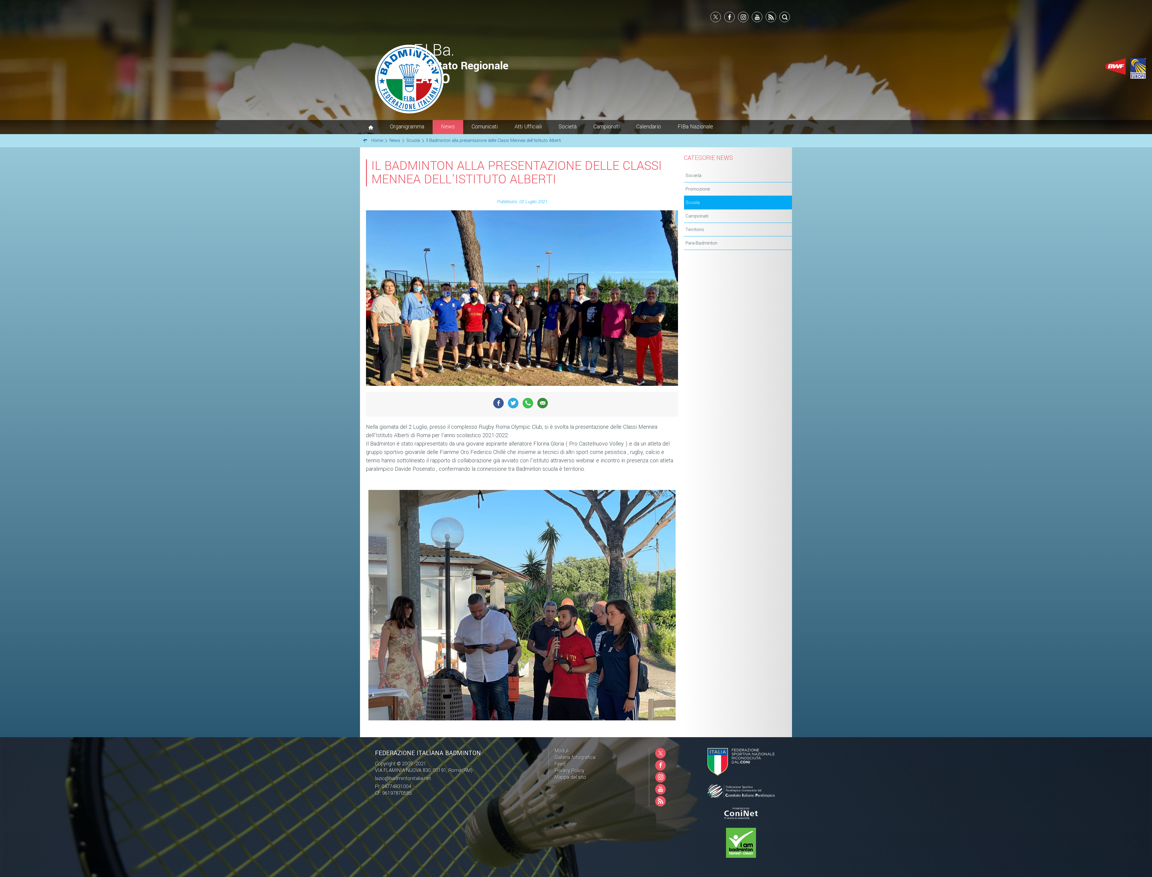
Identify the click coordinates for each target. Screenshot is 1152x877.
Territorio (695, 229)
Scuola (693, 202)
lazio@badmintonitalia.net (403, 778)
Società (693, 175)
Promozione (698, 189)
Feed (560, 764)
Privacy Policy (569, 770)
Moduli (562, 750)
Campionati (697, 216)
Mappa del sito (570, 777)
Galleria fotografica (575, 757)
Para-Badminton (701, 243)
